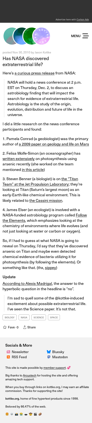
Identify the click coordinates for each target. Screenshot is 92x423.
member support (54, 367)
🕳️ (26, 414)
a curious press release (35, 73)
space (54, 317)
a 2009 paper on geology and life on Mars (54, 144)
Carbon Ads (83, 19)
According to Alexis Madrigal (27, 283)
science (39, 317)
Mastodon (60, 356)
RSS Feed (19, 356)
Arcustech (29, 375)
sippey (50, 267)
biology (10, 317)
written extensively (19, 158)
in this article (33, 169)
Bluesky (58, 351)
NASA (24, 317)
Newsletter (20, 351)
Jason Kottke (43, 52)
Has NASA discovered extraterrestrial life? (26, 61)
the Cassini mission (45, 200)
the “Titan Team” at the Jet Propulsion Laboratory (40, 181)
